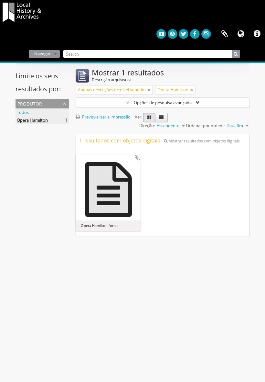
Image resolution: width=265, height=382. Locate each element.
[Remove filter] (149, 89)
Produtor (29, 103)
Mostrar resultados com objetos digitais (203, 141)
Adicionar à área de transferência (137, 157)
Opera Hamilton (32, 120)
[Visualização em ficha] (149, 117)
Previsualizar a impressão (106, 117)
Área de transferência (225, 34)
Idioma (241, 34)
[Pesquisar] (236, 54)
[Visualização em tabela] (161, 117)
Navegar (42, 54)
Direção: (147, 126)
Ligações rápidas (257, 34)
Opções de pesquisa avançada (163, 103)
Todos (23, 112)
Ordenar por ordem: (205, 126)
